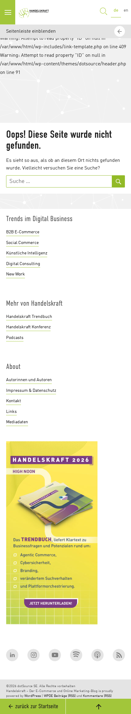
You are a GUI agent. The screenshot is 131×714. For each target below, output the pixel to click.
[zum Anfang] (98, 706)
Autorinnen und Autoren (29, 380)
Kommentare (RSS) (97, 696)
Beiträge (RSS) (65, 696)
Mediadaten (17, 422)
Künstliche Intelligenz (26, 253)
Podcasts (14, 338)
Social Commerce (22, 243)
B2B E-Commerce (22, 232)
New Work (15, 274)
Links (11, 412)
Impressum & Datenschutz (31, 390)
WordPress (32, 696)
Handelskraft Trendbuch (29, 317)
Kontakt (13, 401)
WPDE (48, 696)
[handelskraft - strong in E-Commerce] (34, 12)
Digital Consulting (23, 264)
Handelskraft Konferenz (28, 327)
